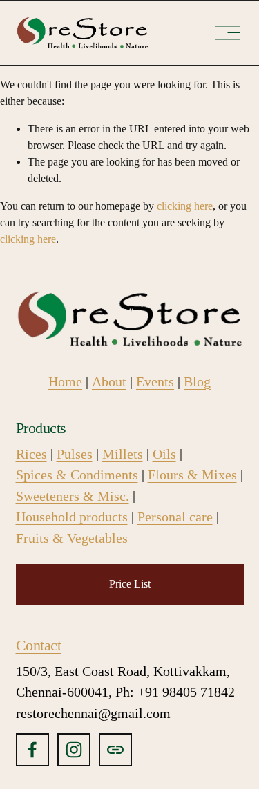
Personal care (175, 516)
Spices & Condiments (77, 474)
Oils (164, 453)
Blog (197, 381)
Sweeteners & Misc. (72, 495)
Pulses (75, 453)
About (109, 381)
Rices (31, 453)
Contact (38, 645)
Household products (72, 516)
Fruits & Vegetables (72, 538)
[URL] (115, 749)
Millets (122, 453)
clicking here (185, 206)
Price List (130, 584)
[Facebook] (32, 749)
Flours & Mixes (192, 474)
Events (155, 381)
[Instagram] (73, 749)
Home (65, 381)
